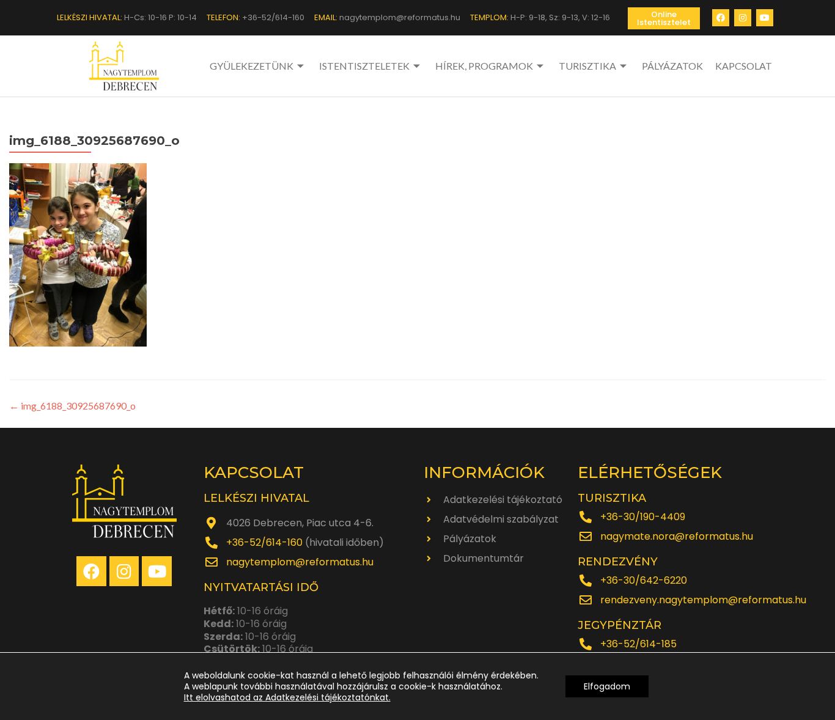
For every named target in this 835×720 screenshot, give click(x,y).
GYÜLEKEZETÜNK (251, 66)
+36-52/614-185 (638, 644)
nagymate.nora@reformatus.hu (676, 536)
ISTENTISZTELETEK (364, 66)
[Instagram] (742, 17)
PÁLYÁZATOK (672, 66)
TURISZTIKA (587, 66)
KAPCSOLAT (743, 66)
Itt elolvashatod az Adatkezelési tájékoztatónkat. (287, 697)
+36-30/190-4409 (642, 517)
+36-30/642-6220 (643, 580)
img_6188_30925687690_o (72, 405)
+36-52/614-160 (264, 542)
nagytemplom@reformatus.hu (299, 562)
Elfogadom (607, 686)
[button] (664, 18)
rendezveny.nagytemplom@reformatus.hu (703, 600)
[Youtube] (764, 17)
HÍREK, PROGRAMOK (484, 66)
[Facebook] (720, 17)
